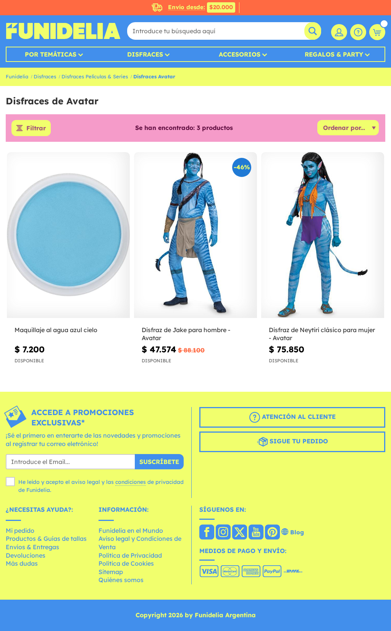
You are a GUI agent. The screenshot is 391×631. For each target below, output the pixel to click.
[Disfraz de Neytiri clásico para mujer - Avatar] (322, 235)
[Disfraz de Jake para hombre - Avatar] (195, 235)
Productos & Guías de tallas (46, 538)
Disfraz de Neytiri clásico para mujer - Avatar (322, 334)
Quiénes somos (121, 580)
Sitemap (111, 572)
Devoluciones (25, 555)
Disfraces (145, 54)
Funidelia (17, 76)
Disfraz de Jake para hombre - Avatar (186, 334)
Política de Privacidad (130, 555)
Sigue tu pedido (298, 441)
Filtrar (36, 128)
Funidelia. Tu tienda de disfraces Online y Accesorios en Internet (63, 31)
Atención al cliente (298, 416)
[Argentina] (206, 532)
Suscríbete (159, 462)
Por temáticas (50, 54)
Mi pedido (20, 530)
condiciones (130, 482)
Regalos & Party (334, 54)
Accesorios (239, 54)
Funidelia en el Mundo (131, 530)
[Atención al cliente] (358, 32)
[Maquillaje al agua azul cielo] (68, 235)
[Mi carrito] (377, 32)
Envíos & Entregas (32, 547)
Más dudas (22, 563)
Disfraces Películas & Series (94, 76)
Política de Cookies (126, 563)
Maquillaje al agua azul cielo (56, 330)
